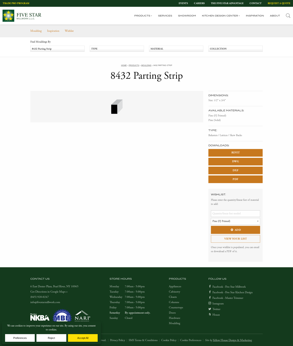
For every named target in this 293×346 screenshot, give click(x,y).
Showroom (187, 15)
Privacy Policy (117, 340)
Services (165, 15)
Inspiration (255, 15)
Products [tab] (142, 15)
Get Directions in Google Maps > (49, 292)
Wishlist (69, 31)
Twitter (216, 309)
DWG (235, 161)
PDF (235, 179)
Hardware (174, 318)
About (275, 15)
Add (238, 230)
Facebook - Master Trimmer (227, 298)
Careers (199, 3)
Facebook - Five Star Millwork (229, 287)
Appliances (175, 286)
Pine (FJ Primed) (217, 115)
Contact (256, 3)
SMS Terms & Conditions (143, 340)
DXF (236, 170)
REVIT (235, 152)
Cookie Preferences (190, 340)
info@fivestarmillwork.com (45, 302)
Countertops (176, 307)
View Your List (235, 238)
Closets (173, 297)
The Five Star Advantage (227, 3)
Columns (174, 302)
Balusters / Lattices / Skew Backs (225, 135)
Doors (172, 313)
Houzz (216, 315)
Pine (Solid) (214, 120)
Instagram (218, 303)
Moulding (36, 31)
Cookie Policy (168, 340)
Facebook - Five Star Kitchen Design (232, 292)
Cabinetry (174, 292)
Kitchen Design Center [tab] (220, 15)
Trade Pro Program (16, 3)
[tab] (288, 15)
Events (183, 3)
